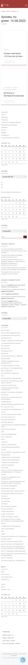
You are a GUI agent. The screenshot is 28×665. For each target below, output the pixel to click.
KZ (2, 182)
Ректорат (4, 504)
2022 (8, 11)
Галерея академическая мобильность (11, 192)
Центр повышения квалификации (13, 551)
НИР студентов (6, 437)
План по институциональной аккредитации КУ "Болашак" (12, 471)
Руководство (4, 120)
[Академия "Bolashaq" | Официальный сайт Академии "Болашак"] (5, 5)
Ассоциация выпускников (11, 343)
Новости (3, 114)
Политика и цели (5, 589)
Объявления (4, 117)
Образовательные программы (9, 125)
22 (13, 158)
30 (16, 162)
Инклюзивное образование (11, 378)
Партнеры (4, 467)
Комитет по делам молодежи (12, 392)
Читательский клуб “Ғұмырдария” (13, 560)
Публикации (5, 498)
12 (1, 155)
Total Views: (6, 640)
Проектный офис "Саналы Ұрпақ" (13, 491)
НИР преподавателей (8, 434)
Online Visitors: (7, 635)
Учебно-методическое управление (14, 536)
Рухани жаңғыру (7, 509)
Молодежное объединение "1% (12, 409)
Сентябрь (13, 11)
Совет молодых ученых (10, 516)
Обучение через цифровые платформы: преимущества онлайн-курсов (12, 256)
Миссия (3, 584)
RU (2, 184)
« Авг (2, 165)
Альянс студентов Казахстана (12, 340)
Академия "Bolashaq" (9, 100)
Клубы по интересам (8, 385)
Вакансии (4, 353)
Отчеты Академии (7, 465)
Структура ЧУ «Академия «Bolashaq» (11, 122)
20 (5, 158)
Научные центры (7, 422)
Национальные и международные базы (13, 425)
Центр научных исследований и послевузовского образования (13, 547)
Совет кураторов (7, 514)
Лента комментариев (6, 577)
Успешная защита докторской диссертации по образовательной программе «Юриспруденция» (14, 268)
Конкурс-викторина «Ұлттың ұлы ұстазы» (13, 54)
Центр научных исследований (12, 544)
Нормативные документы (10, 447)
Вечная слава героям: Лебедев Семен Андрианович (13, 286)
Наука (3, 412)
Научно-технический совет (11, 414)
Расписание (5, 501)
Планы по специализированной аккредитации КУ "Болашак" (13, 482)
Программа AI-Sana (8, 488)
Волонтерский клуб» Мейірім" (12, 356)
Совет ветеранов (7, 511)
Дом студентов (6, 370)
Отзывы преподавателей (10, 460)
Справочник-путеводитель (11, 526)
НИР (2, 432)
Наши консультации (8, 429)
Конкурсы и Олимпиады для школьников (11, 398)
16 (16, 155)
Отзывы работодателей (9, 462)
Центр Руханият (7, 558)
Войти (2, 572)
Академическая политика (10, 335)
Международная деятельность (12, 404)
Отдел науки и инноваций (10, 457)
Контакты (3, 130)
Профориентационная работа (12, 493)
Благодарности (5, 135)
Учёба (3, 534)
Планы (3, 474)
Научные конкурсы (8, 417)
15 (13, 155)
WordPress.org (5, 579)
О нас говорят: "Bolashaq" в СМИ (13, 452)
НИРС (3, 439)
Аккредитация (6, 338)
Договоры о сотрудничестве (11, 368)
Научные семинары (8, 419)
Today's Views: (7, 638)
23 (16, 158)
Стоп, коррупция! (7, 529)
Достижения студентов (9, 373)
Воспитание (5, 358)
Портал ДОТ (4, 112)
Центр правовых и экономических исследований (14, 554)
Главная (3, 11)
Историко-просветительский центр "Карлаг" (12, 382)
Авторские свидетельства (10, 333)
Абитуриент (5, 330)
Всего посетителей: (9, 643)
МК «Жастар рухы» (7, 407)
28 (9, 162)
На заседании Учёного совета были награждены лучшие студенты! (10, 273)
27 (5, 162)
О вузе (3, 449)
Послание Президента (9, 486)
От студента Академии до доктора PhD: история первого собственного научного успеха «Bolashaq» (14, 250)
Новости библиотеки (9, 444)
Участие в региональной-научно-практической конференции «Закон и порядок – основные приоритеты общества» (13, 303)
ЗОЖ (2, 376)
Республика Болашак (9, 506)
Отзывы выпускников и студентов (10, 137)
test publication (9, 291)
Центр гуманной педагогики (11, 541)
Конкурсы (4, 395)
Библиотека (4, 127)
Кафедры (3, 132)
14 (9, 155)
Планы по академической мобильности (10, 478)
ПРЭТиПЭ (4, 496)
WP (9, 657)
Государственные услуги (10, 365)
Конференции (6, 402)
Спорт (3, 523)
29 (13, 162)
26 (1, 162)
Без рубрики (5, 346)
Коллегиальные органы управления (9, 389)
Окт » (6, 165)
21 (9, 158)
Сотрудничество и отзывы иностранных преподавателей (12, 520)
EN (2, 187)
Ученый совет (6, 539)
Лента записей (5, 574)
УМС (2, 531)
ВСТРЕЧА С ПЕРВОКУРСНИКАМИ (14, 94)
